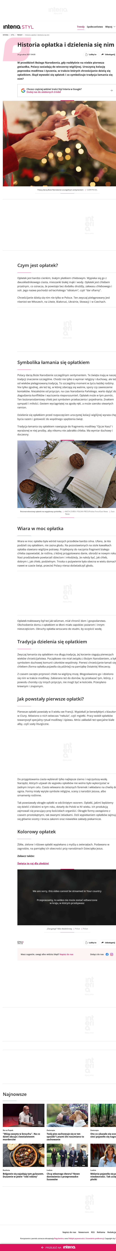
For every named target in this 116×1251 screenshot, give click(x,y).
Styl (12, 35)
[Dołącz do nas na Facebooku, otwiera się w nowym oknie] (107, 954)
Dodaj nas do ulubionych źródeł (54, 92)
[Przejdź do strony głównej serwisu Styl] (28, 26)
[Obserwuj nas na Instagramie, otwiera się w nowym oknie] (111, 954)
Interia (5, 35)
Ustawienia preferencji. (94, 1238)
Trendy (19, 35)
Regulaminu (59, 1238)
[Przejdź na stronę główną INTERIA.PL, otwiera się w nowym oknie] (12, 26)
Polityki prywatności (76, 1238)
